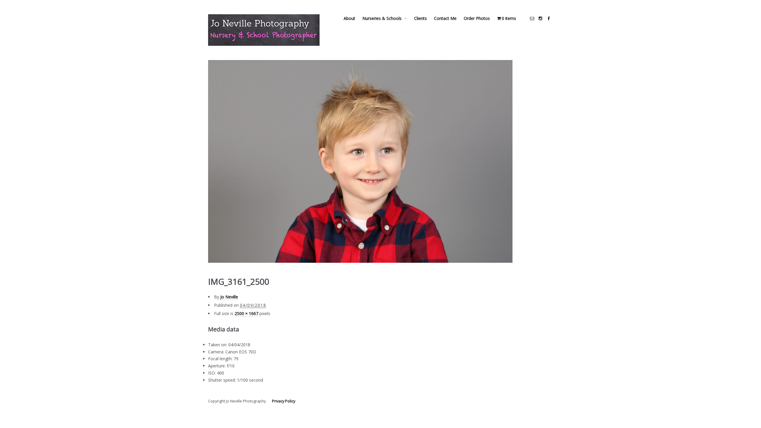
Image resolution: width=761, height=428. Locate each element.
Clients (420, 18)
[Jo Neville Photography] (264, 30)
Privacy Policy (283, 401)
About (349, 18)
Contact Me (445, 18)
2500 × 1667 (246, 313)
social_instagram (540, 18)
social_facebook (549, 18)
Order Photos (477, 18)
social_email (532, 18)
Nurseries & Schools (382, 18)
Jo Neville (229, 297)
